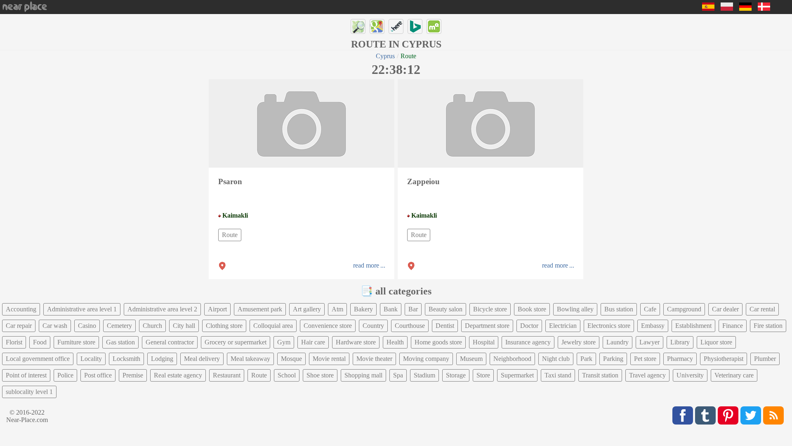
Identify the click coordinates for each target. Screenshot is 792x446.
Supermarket (517, 375)
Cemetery (119, 325)
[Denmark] (764, 8)
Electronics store (608, 325)
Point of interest (26, 375)
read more (366, 265)
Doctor (529, 325)
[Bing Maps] (415, 26)
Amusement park (260, 309)
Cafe (650, 309)
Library (680, 342)
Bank (391, 309)
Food (40, 342)
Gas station (120, 342)
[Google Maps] (377, 26)
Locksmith (126, 358)
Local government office (38, 358)
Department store (487, 325)
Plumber (765, 358)
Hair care (313, 342)
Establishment (693, 325)
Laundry (617, 342)
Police (65, 375)
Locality (91, 358)
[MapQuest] (434, 26)
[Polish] (727, 8)
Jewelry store (578, 342)
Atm (337, 309)
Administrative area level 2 (162, 309)
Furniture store (76, 342)
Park (586, 358)
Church (152, 325)
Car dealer (725, 309)
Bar (413, 309)
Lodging (162, 358)
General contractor (170, 342)
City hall (184, 325)
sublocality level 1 (29, 391)
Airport (217, 309)
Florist (14, 342)
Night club (556, 358)
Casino (87, 325)
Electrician (563, 325)
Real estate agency (178, 375)
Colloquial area (273, 325)
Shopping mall (363, 375)
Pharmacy (680, 358)
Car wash (54, 325)
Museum (471, 358)
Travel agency (647, 375)
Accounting (21, 309)
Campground (684, 309)
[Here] (396, 26)
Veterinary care (734, 375)
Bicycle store (490, 309)
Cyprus (385, 55)
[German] (745, 8)
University (690, 375)
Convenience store (328, 325)
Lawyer (649, 342)
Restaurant (226, 375)
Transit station (600, 375)
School (287, 375)
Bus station (618, 309)
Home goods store (438, 342)
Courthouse (410, 325)
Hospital (484, 342)
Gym (283, 342)
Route (230, 234)
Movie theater (374, 358)
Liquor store (716, 342)
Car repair (19, 325)
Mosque (291, 358)
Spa (398, 375)
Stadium (424, 375)
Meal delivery (202, 358)
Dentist (445, 325)
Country (373, 325)
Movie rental (329, 358)
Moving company (426, 358)
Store (483, 375)
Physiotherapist (723, 358)
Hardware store (356, 342)
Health (395, 342)
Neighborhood (512, 358)
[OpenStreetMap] (358, 26)
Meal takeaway (250, 358)
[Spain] (708, 8)
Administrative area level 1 (82, 309)
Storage (456, 375)
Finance (732, 325)
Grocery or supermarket (235, 342)
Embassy (653, 325)
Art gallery (307, 309)
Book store (532, 309)
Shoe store (320, 375)
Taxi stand (557, 375)
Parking (613, 358)
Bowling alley (575, 309)
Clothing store (224, 325)
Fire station (768, 325)
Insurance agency (528, 342)
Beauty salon (445, 309)
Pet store (645, 358)
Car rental (762, 309)
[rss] (773, 415)
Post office (98, 375)
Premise (133, 375)
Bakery (363, 309)
